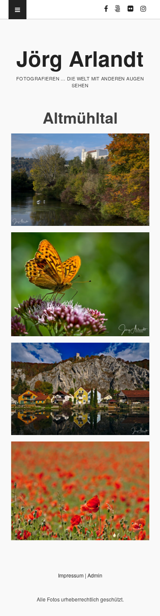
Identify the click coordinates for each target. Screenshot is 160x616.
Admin (94, 575)
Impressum (71, 575)
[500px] (117, 5)
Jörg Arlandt (80, 58)
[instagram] (143, 5)
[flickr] (130, 5)
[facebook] (106, 5)
